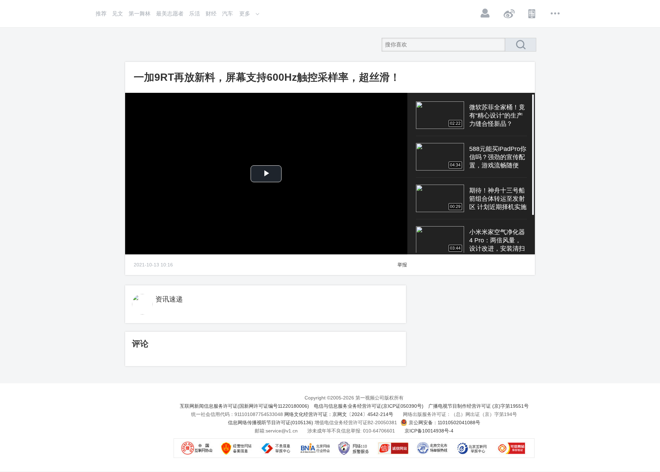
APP (532, 13)
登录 (485, 13)
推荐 (101, 14)
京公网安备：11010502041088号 (444, 422)
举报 (402, 264)
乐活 (194, 14)
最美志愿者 (170, 14)
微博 (508, 13)
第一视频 (140, 45)
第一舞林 (140, 14)
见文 (117, 14)
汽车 (227, 14)
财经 (211, 14)
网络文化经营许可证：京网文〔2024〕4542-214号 (338, 414)
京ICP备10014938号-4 (429, 430)
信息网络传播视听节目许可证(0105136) (270, 422)
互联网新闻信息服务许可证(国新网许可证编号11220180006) (244, 406)
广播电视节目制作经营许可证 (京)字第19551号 (478, 406)
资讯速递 (169, 299)
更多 (555, 13)
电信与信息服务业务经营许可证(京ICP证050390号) (369, 406)
